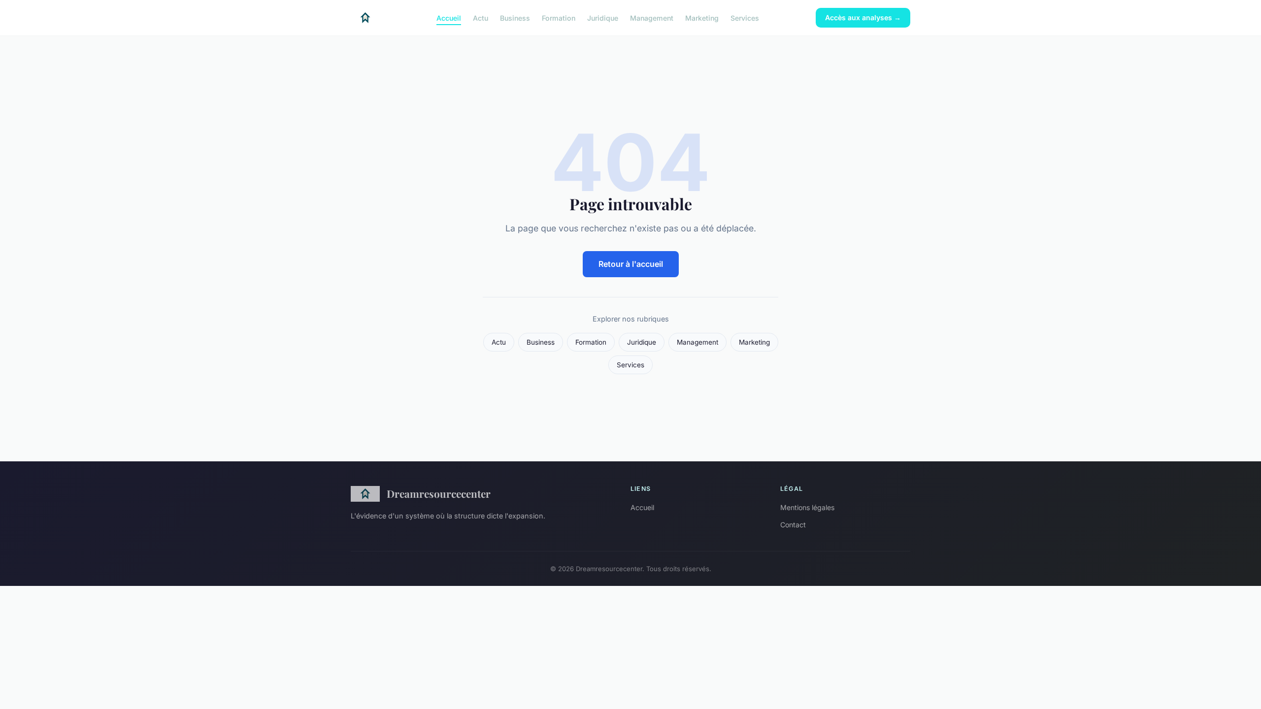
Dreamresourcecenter (439, 493)
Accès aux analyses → (863, 17)
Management (651, 17)
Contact (793, 524)
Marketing (702, 17)
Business (515, 17)
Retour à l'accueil (630, 264)
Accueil (448, 17)
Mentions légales (807, 507)
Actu (480, 17)
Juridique (602, 17)
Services (744, 17)
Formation (558, 17)
